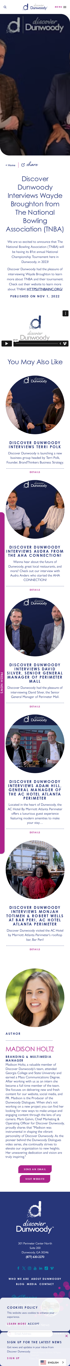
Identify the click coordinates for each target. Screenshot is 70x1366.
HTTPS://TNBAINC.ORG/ (45, 289)
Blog (20, 1284)
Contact (46, 1284)
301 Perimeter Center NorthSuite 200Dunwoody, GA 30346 (35, 1247)
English (53, 1362)
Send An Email (35, 1169)
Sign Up (13, 1358)
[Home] (35, 7)
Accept (33, 1324)
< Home (10, 165)
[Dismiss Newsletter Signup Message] (66, 1336)
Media (32, 1284)
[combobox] (52, 1362)
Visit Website (35, 1179)
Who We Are (19, 1278)
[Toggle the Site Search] (5, 7)
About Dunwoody (46, 1278)
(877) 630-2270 (35, 1256)
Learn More (16, 1324)
